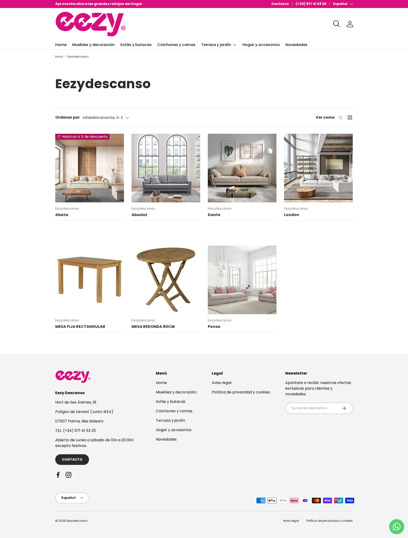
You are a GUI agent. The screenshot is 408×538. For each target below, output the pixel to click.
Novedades (296, 44)
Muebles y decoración (93, 44)
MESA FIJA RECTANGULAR (80, 326)
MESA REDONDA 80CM (153, 326)
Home (61, 44)
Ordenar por (67, 117)
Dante (214, 214)
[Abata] (89, 168)
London (291, 214)
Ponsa (214, 326)
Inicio (59, 56)
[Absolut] (166, 168)
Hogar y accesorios (261, 44)
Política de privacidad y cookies (241, 392)
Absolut (139, 214)
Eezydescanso (78, 56)
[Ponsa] (242, 280)
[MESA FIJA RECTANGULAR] (89, 280)
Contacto (280, 3)
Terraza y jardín (216, 44)
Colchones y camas (176, 44)
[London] (318, 168)
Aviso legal (221, 382)
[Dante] (242, 168)
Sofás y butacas (136, 44)
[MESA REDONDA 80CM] (166, 280)
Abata (61, 214)
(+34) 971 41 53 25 (311, 3)
